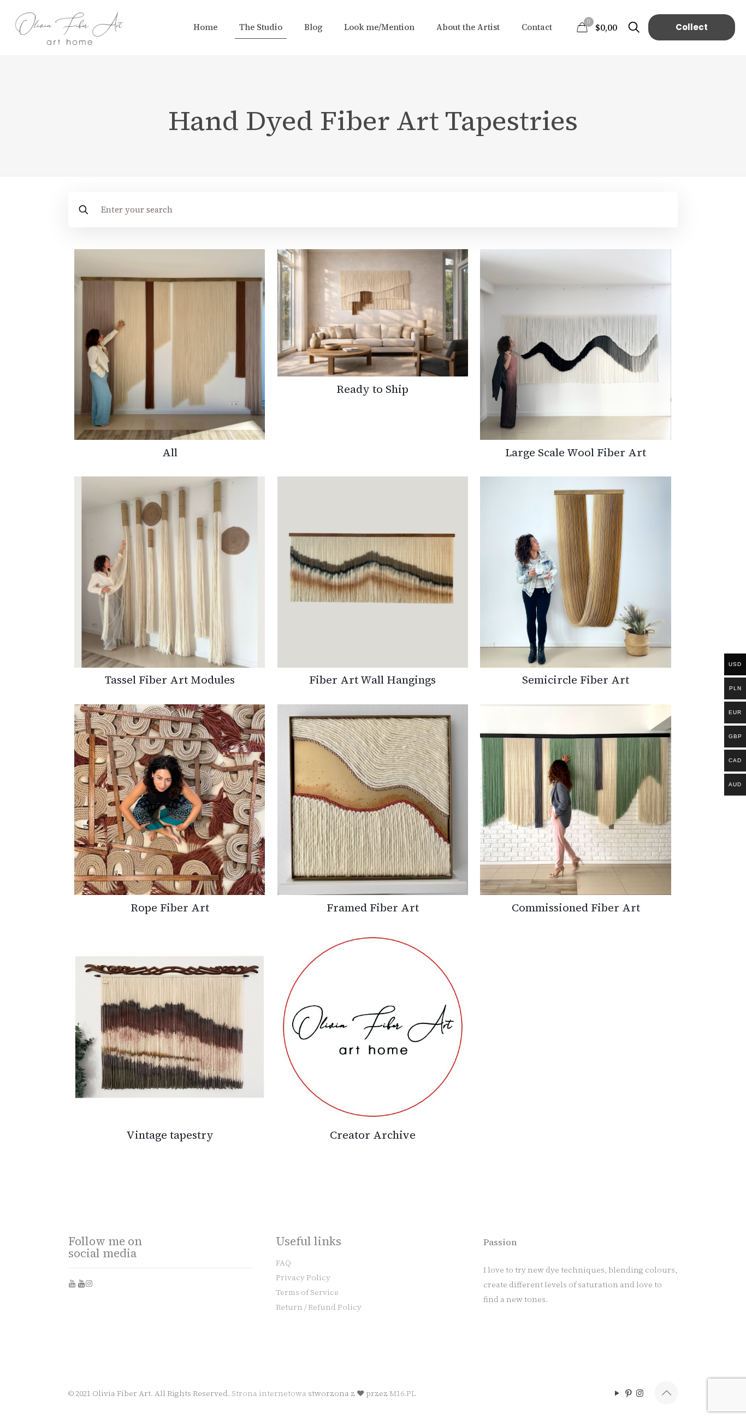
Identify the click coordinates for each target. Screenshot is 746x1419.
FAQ (283, 1262)
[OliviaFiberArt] (70, 27)
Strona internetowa (269, 1393)
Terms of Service (307, 1292)
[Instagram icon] (640, 1393)
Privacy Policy (303, 1277)
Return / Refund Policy (319, 1307)
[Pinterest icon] (628, 1393)
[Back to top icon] (666, 1392)
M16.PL (402, 1393)
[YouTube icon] (617, 1393)
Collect (692, 27)
